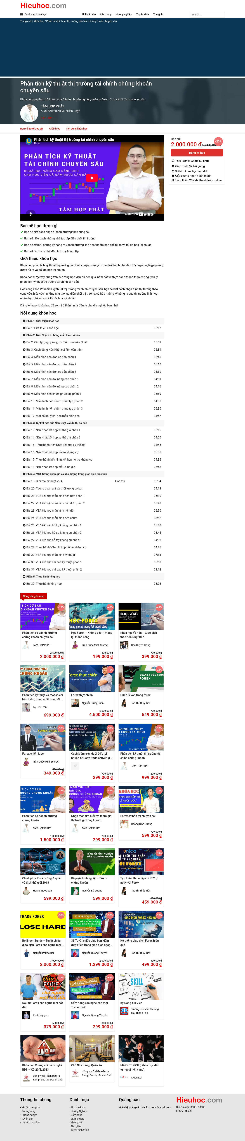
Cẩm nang (106, 14)
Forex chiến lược (33, 753)
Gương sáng (28, 1111)
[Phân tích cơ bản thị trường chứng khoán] (42, 802)
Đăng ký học (197, 152)
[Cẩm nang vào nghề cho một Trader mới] (91, 989)
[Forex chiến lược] (42, 739)
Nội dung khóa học (76, 128)
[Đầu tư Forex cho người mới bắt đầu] (42, 989)
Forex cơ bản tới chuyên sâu (138, 816)
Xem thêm (46, 117)
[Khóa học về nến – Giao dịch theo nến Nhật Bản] (141, 618)
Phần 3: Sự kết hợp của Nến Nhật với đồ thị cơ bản (56, 423)
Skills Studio (89, 14)
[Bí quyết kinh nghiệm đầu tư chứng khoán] (91, 864)
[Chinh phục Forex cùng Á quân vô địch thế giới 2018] (42, 864)
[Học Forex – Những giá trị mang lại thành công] (91, 618)
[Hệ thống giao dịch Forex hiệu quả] (141, 926)
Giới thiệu (54, 128)
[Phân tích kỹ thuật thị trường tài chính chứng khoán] (141, 739)
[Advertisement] (122, 51)
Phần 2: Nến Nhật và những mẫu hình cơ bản (53, 335)
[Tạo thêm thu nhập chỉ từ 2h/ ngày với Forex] (141, 864)
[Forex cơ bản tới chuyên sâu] (141, 802)
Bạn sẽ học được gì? (31, 128)
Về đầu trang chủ (31, 1107)
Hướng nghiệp (124, 14)
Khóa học (39, 21)
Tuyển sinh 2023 (80, 1130)
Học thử (120, 481)
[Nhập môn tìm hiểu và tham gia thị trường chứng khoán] (91, 802)
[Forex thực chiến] (91, 681)
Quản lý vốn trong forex (135, 695)
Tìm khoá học (78, 1107)
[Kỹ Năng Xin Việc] (141, 989)
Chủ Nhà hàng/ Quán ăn (86, 1065)
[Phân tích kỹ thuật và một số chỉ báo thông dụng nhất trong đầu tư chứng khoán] (42, 681)
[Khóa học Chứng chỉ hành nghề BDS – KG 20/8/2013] (42, 1051)
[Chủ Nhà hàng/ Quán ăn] (91, 1051)
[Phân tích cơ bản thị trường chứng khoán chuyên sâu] (42, 618)
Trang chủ (25, 21)
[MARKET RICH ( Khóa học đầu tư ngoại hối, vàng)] (141, 1051)
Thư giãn (158, 14)
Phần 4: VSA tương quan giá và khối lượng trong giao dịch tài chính (66, 474)
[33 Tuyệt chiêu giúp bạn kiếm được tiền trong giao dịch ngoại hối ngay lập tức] (91, 926)
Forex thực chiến (82, 695)
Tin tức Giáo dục (31, 1122)
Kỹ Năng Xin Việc (131, 1003)
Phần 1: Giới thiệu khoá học (42, 321)
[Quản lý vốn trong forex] (141, 681)
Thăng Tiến (76, 1122)
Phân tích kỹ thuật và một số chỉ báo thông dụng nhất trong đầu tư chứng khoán (42, 699)
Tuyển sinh (142, 14)
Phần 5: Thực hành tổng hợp (43, 576)
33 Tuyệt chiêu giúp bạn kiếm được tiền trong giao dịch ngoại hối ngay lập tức (91, 945)
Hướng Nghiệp (78, 1111)
